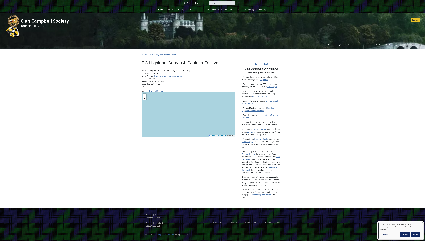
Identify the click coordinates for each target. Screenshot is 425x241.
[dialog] (401, 230)
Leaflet (212, 136)
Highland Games (156, 91)
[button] (144, 95)
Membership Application (261, 195)
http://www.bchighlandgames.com (168, 76)
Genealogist (272, 87)
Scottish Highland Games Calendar (163, 54)
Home (160, 9)
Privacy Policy (233, 222)
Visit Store (187, 3)
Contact (278, 222)
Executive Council (259, 96)
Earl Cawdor (252, 132)
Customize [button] (384, 234)
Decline (405, 234)
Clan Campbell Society (45, 21)
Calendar (260, 110)
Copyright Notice (217, 222)
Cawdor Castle (260, 129)
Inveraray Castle (261, 139)
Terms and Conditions (252, 222)
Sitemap (268, 222)
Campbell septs (248, 154)
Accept (415, 234)
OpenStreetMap (222, 136)
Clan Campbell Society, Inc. (164, 234)
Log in (197, 3)
